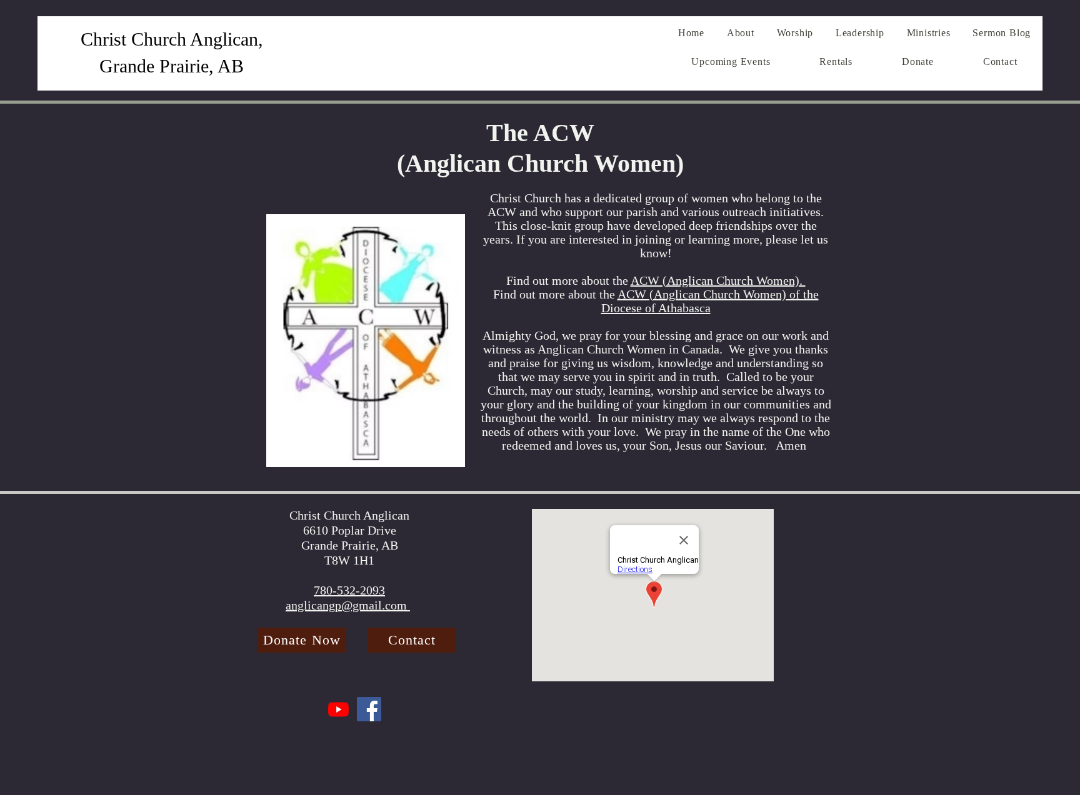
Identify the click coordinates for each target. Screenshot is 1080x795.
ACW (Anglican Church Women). (718, 280)
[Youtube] (338, 709)
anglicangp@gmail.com (348, 605)
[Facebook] (369, 709)
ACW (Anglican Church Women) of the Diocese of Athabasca (710, 301)
